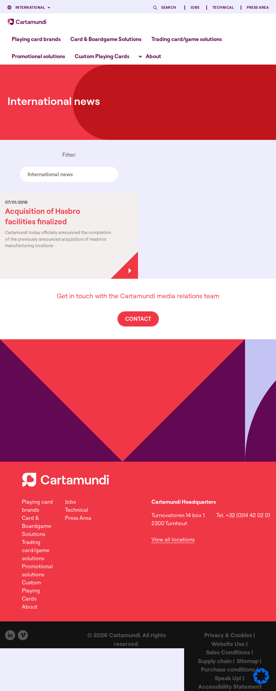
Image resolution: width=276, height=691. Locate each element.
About (153, 56)
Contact (138, 318)
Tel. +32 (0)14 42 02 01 (243, 515)
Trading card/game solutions (186, 39)
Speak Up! (228, 678)
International (30, 7)
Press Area (258, 7)
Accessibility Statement (230, 686)
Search (168, 7)
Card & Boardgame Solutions (105, 39)
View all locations (173, 539)
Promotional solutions (38, 56)
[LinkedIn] (10, 635)
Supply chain (215, 660)
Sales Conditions (228, 652)
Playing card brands (36, 39)
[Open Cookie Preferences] (261, 682)
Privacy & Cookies (228, 635)
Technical (223, 7)
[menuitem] (36, 38)
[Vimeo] (23, 635)
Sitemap (247, 660)
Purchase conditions (228, 669)
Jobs (195, 7)
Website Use (228, 643)
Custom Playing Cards (102, 56)
